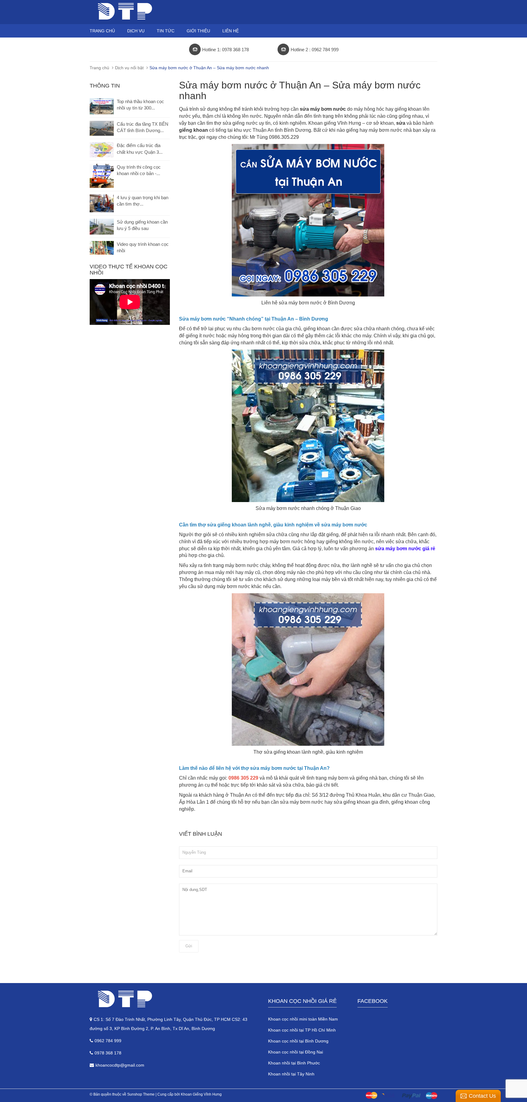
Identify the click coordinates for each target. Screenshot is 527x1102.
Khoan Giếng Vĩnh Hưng (201, 1094)
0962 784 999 (108, 1040)
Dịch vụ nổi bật (129, 67)
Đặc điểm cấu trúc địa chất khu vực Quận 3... (140, 148)
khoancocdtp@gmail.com (119, 1065)
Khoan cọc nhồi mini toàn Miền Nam (303, 1019)
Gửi (188, 946)
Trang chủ (102, 30)
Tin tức (165, 30)
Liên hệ (230, 30)
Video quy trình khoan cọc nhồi (143, 247)
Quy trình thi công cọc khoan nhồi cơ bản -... (139, 170)
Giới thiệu (198, 30)
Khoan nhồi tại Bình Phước (294, 1063)
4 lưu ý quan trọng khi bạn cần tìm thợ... (142, 200)
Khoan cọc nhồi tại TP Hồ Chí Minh (302, 1030)
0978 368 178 (108, 1052)
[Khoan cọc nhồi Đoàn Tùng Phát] (174, 999)
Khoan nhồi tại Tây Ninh (291, 1073)
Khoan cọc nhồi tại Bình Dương (298, 1041)
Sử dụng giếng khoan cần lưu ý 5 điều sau (142, 225)
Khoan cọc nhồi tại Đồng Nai (295, 1052)
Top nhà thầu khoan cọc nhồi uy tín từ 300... (140, 104)
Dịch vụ (136, 30)
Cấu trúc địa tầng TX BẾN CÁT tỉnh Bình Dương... (142, 127)
